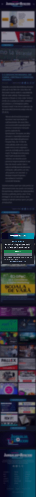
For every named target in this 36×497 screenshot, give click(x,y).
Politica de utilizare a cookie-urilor (17, 262)
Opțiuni (17, 255)
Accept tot (17, 252)
